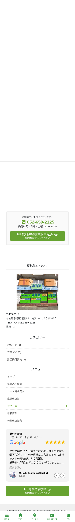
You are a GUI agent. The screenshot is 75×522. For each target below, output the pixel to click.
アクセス (12, 406)
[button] (62, 475)
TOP (20, 519)
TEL (68, 519)
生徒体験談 (13, 398)
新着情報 (12, 413)
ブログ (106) (14, 352)
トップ (11, 376)
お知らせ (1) (14, 344)
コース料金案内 (15, 391)
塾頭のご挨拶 (14, 384)
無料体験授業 (14, 420)
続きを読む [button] (15, 467)
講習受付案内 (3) (16, 359)
